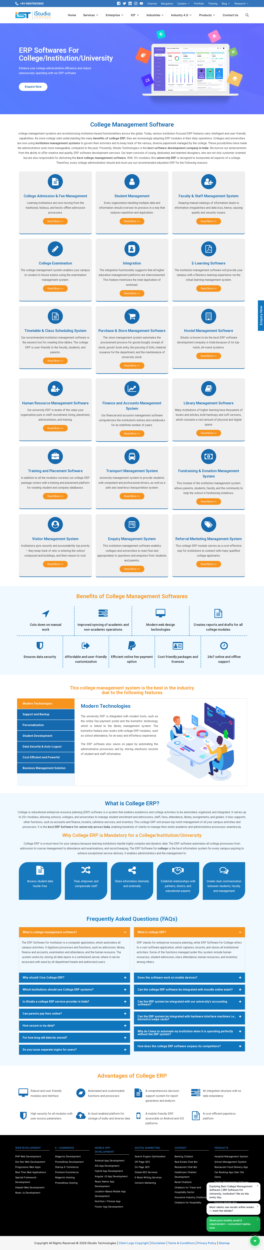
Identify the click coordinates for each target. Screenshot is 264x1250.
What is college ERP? (152, 932)
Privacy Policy (206, 1243)
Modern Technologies (37, 703)
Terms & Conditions (181, 1243)
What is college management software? (50, 932)
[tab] (46, 703)
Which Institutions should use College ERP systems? (58, 989)
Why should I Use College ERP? (43, 977)
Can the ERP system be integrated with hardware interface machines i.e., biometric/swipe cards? (187, 1018)
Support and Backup (36, 714)
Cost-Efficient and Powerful (41, 757)
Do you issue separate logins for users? (50, 1049)
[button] (33, 87)
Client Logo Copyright (134, 1243)
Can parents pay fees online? (42, 1013)
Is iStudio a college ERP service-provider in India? (56, 1001)
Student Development (37, 736)
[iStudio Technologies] (33, 15)
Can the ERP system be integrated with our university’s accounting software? (182, 1003)
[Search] (247, 15)
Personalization (33, 725)
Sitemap (224, 1243)
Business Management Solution (44, 768)
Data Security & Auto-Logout (42, 746)
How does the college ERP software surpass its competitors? (179, 1046)
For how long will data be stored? (45, 1037)
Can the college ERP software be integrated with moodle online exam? (185, 989)
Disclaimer (158, 1243)
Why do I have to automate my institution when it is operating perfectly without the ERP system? (185, 1033)
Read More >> (55, 221)
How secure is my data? (39, 1025)
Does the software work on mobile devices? (167, 977)
